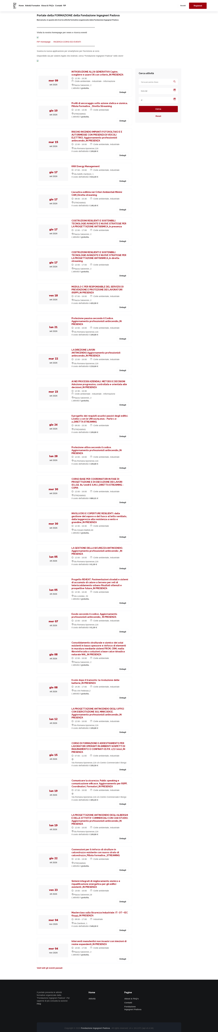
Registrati (198, 6)
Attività (92, 999)
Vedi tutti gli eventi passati (49, 968)
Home (21, 6)
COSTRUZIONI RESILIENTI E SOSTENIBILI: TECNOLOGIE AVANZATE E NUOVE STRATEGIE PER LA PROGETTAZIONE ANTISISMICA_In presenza (99, 223)
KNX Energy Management (86, 166)
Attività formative (32, 6)
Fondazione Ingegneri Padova (95, 1028)
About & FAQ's (47, 6)
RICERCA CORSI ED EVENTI (67, 42)
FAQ (39, 1004)
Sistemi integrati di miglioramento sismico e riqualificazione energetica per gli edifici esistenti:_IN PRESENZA (96, 884)
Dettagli (122, 92)
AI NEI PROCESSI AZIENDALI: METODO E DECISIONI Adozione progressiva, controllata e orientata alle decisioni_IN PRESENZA (99, 384)
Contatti (58, 6)
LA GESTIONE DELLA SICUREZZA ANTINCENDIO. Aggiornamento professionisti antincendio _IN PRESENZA (97, 551)
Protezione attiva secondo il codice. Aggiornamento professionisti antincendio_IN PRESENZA (97, 450)
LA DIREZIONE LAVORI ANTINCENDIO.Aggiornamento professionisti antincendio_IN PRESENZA (96, 352)
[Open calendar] (174, 90)
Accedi (183, 5)
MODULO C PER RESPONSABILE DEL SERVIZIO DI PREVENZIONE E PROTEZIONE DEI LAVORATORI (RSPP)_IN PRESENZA (98, 289)
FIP (64, 6)
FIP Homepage (44, 42)
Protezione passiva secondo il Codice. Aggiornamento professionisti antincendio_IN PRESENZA (97, 321)
